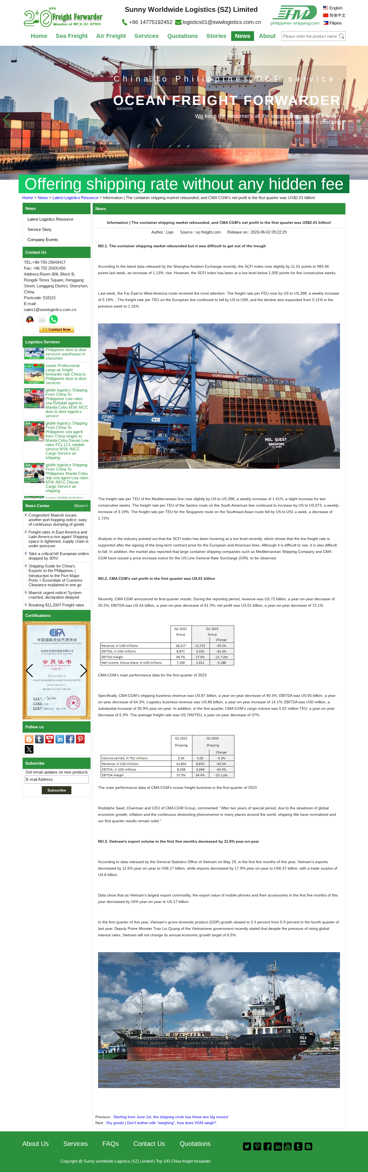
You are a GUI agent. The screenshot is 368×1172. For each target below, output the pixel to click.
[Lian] (30, 319)
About (267, 36)
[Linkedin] (59, 739)
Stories (216, 36)
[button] (361, 119)
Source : (188, 232)
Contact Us (149, 1143)
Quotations (182, 36)
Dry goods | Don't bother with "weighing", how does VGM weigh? (161, 1123)
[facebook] (70, 739)
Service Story (39, 229)
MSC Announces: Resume (52, 603)
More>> (81, 505)
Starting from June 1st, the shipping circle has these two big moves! (170, 1117)
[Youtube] (49, 739)
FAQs (110, 1143)
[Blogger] (29, 739)
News (242, 36)
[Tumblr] (39, 739)
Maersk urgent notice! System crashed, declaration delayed (55, 574)
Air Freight (111, 36)
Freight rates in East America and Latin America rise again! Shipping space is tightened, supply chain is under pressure (59, 519)
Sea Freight (72, 36)
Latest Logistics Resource (75, 197)
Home (39, 36)
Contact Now (56, 329)
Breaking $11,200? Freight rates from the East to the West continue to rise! (59, 589)
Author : (158, 232)
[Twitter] (29, 749)
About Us (35, 1143)
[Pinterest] (80, 739)
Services (146, 36)
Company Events (42, 239)
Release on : (239, 232)
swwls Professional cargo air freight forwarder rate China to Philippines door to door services (66, 354)
